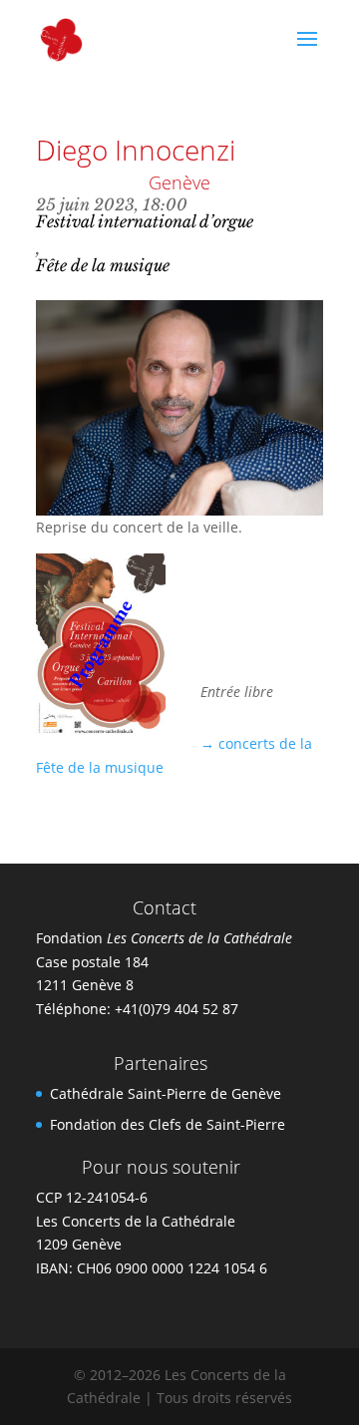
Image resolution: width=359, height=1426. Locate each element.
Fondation (164, 937)
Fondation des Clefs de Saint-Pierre (167, 1124)
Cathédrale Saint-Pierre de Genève (165, 1093)
